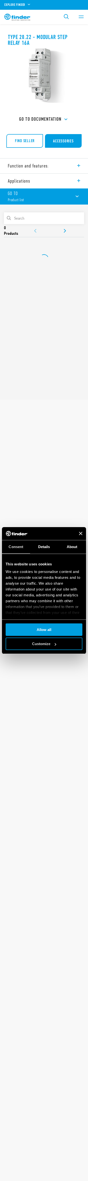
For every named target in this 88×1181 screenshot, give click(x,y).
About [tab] (72, 547)
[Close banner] (80, 533)
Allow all (44, 630)
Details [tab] (44, 547)
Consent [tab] (16, 547)
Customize (41, 644)
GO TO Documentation (40, 119)
